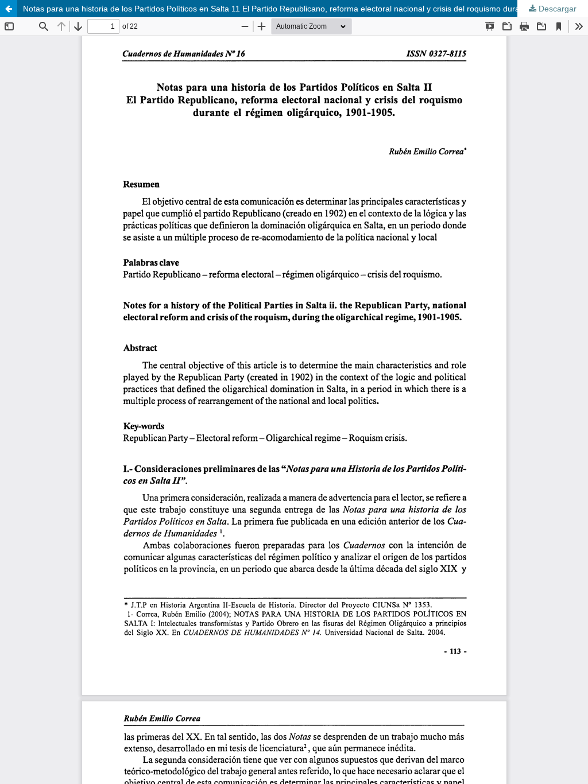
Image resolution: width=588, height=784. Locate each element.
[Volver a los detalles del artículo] (8, 8)
